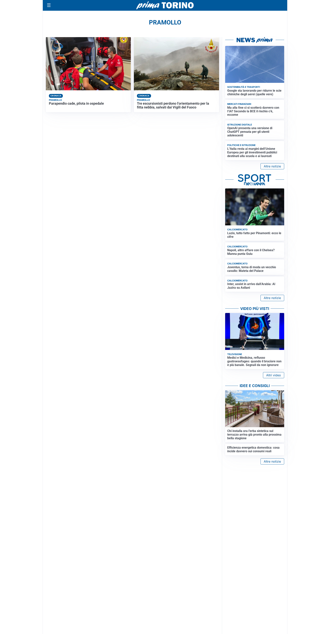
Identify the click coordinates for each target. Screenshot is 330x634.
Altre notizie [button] (272, 166)
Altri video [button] (273, 375)
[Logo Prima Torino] (165, 5)
